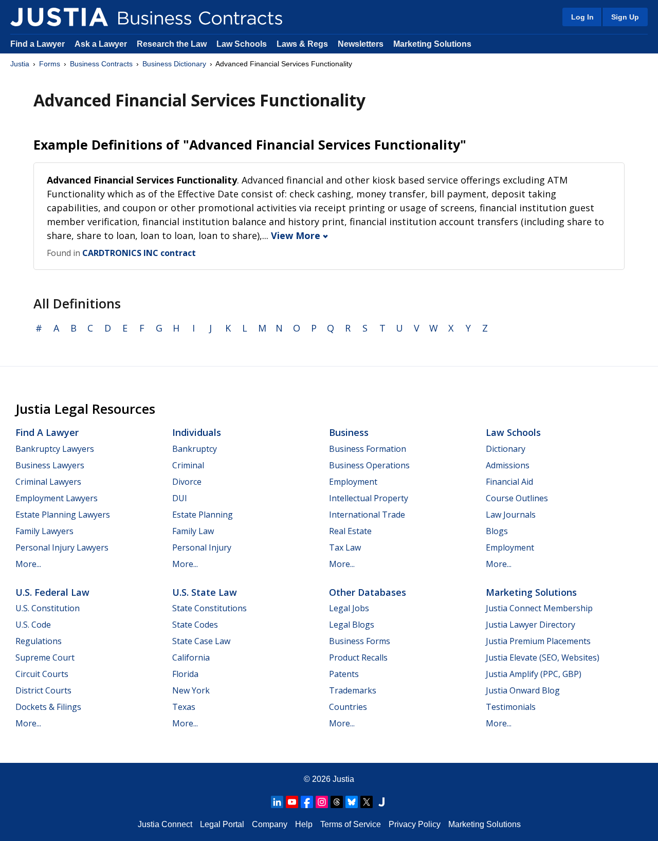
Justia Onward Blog (523, 690)
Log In (582, 17)
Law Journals (511, 514)
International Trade (367, 514)
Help (304, 824)
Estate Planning (202, 514)
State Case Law (201, 641)
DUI (179, 498)
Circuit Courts (41, 674)
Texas (183, 706)
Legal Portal (222, 824)
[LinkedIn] (277, 802)
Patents (344, 674)
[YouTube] (292, 802)
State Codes (195, 624)
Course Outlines (517, 498)
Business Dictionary (174, 64)
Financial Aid (509, 481)
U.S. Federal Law (52, 592)
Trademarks (352, 690)
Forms (49, 64)
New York (191, 690)
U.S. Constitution (47, 608)
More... (28, 564)
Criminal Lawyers (48, 481)
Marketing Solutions (432, 44)
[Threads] (337, 802)
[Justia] (59, 17)
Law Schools (241, 44)
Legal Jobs (349, 608)
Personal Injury (201, 547)
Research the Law (172, 44)
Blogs (497, 531)
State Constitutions (209, 608)
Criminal (188, 465)
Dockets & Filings (48, 706)
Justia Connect (165, 824)
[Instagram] (322, 802)
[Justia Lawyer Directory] (381, 802)
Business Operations (369, 465)
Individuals (196, 432)
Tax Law (345, 547)
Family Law (193, 531)
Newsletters (360, 44)
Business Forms (359, 641)
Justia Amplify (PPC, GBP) (533, 674)
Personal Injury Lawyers (61, 547)
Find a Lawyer (37, 44)
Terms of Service (350, 824)
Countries (348, 706)
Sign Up (625, 17)
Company (269, 824)
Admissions (507, 465)
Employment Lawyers (56, 498)
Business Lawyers (49, 465)
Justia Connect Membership (539, 608)
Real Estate (350, 531)
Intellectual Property (368, 498)
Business (349, 432)
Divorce (187, 481)
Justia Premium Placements (538, 641)
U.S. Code (33, 624)
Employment (353, 481)
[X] (366, 802)
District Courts (43, 690)
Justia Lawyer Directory (530, 624)
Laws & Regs (302, 44)
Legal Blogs (351, 624)
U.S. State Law (204, 592)
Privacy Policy (415, 824)
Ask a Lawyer (102, 44)
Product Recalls (358, 657)
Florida (185, 674)
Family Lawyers (44, 531)
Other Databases (367, 592)
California (191, 657)
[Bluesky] (351, 802)
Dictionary (505, 448)
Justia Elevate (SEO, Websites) (542, 657)
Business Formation (367, 448)
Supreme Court (45, 657)
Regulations (38, 641)
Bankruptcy (194, 448)
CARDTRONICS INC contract (139, 253)
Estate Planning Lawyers (62, 514)
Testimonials (511, 706)
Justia (19, 64)
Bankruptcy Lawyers (54, 448)
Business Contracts (101, 64)
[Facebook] (307, 802)
